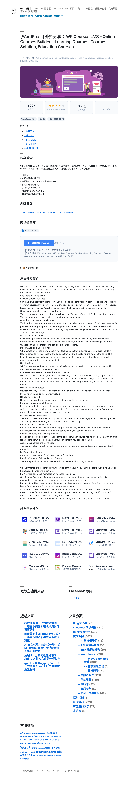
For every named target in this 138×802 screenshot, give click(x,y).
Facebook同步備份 (85, 627)
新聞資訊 (78, 702)
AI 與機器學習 (89, 640)
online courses (66, 212)
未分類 (77, 710)
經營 (48, 755)
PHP (46, 739)
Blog (30, 15)
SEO (56, 740)
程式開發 (86, 679)
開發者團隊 (30, 140)
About (38, 15)
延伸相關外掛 (31, 148)
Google (37, 736)
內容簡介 (29, 131)
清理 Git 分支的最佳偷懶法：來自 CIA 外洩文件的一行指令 (42, 657)
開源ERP (22, 759)
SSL (59, 740)
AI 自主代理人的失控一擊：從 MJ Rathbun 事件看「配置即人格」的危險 (42, 648)
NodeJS (41, 740)
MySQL (31, 740)
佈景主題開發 (96, 666)
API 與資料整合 (90, 645)
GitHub (59, 771)
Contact (47, 15)
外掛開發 (93, 670)
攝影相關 (78, 697)
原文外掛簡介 (31, 144)
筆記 (45, 755)
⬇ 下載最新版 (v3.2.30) (38, 243)
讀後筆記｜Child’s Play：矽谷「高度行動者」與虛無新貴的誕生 (42, 637)
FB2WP (31, 736)
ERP (43, 733)
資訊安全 (86, 688)
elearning (52, 212)
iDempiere (49, 736)
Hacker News (81, 632)
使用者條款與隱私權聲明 (72, 771)
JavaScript (57, 736)
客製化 (27, 752)
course (31, 212)
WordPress (88, 654)
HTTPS (43, 736)
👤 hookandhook (30, 230)
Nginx (36, 740)
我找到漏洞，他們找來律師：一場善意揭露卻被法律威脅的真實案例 (41, 626)
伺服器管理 (87, 675)
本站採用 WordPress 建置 (36, 771)
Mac (25, 740)
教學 (48, 752)
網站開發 (53, 756)
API (21, 733)
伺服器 (47, 748)
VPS (29, 743)
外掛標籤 (29, 135)
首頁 (22, 58)
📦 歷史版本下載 (30, 268)
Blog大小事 (80, 623)
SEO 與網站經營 (90, 649)
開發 (27, 759)
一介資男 (24, 8)
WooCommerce (41, 743)
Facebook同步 (24, 736)
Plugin (52, 740)
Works (57, 15)
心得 (33, 752)
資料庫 (85, 684)
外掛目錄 (30, 58)
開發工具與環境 (90, 693)
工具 (30, 752)
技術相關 (78, 636)
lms (23, 212)
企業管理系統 (41, 748)
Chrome (33, 733)
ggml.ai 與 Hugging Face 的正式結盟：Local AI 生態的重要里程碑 (42, 666)
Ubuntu (23, 743)
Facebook (51, 732)
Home (23, 15)
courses (41, 212)
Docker (39, 733)
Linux (22, 740)
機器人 (35, 755)
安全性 (22, 752)
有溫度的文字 (81, 706)
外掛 (51, 748)
